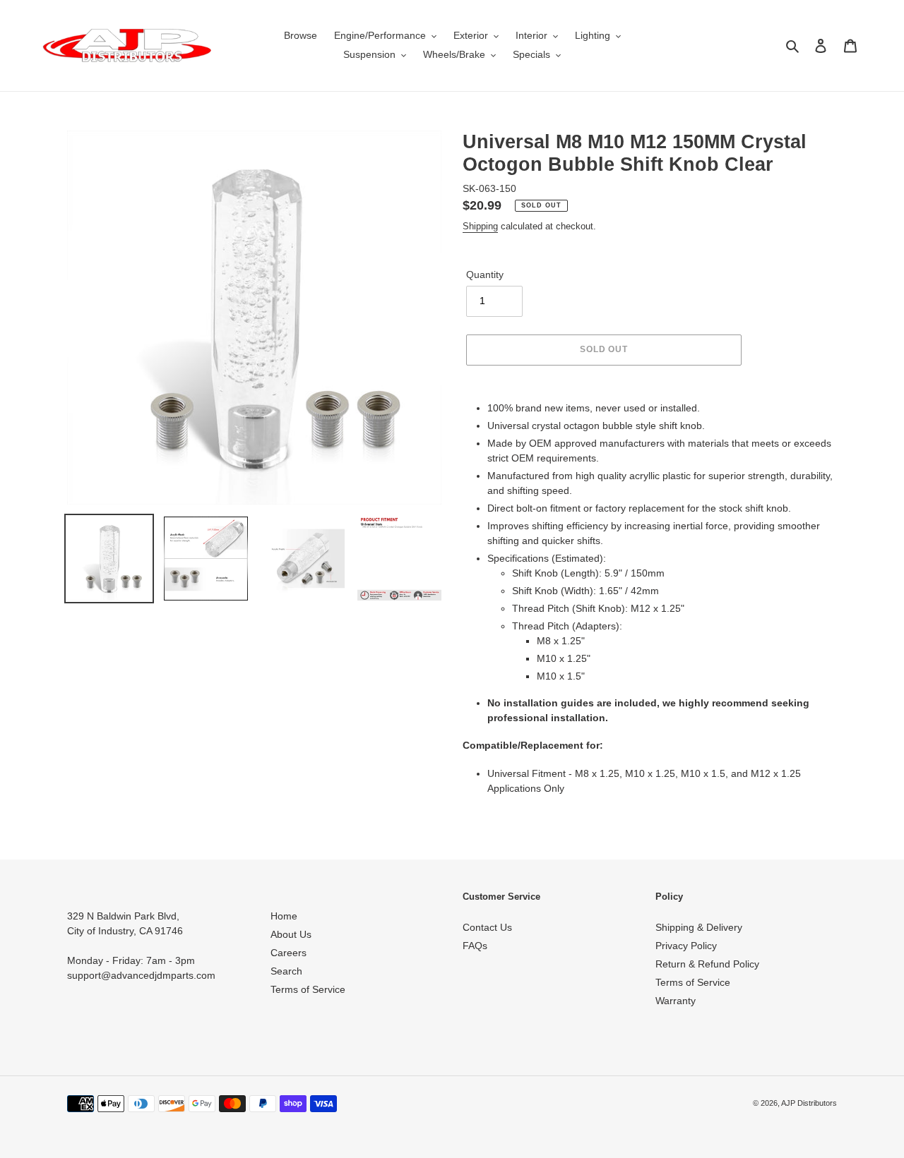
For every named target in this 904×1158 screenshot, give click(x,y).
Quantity (485, 274)
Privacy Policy (686, 945)
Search (286, 971)
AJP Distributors (809, 1103)
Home (283, 916)
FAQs (475, 945)
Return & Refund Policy (707, 964)
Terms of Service (307, 989)
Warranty (675, 1000)
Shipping (480, 226)
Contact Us (487, 927)
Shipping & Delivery (698, 927)
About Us (290, 934)
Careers (288, 952)
